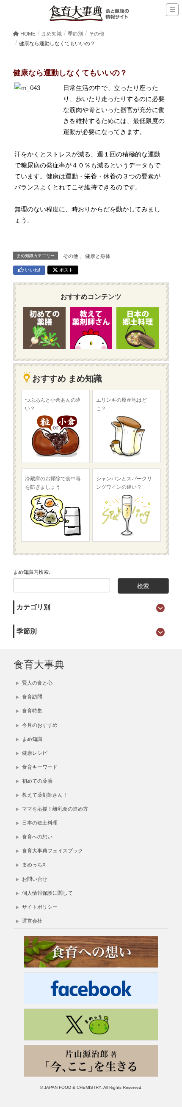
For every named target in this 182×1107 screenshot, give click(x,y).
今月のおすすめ (39, 725)
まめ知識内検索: (31, 572)
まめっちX (33, 865)
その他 (70, 256)
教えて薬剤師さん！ (44, 795)
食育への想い (36, 837)
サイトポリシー (39, 907)
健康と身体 (97, 256)
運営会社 (31, 921)
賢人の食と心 (36, 683)
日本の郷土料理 (39, 823)
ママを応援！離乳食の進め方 (54, 809)
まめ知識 (31, 739)
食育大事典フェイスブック (52, 851)
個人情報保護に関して (47, 893)
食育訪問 (31, 697)
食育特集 (31, 711)
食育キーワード (39, 767)
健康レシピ (34, 753)
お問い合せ (34, 879)
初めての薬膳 (36, 781)
